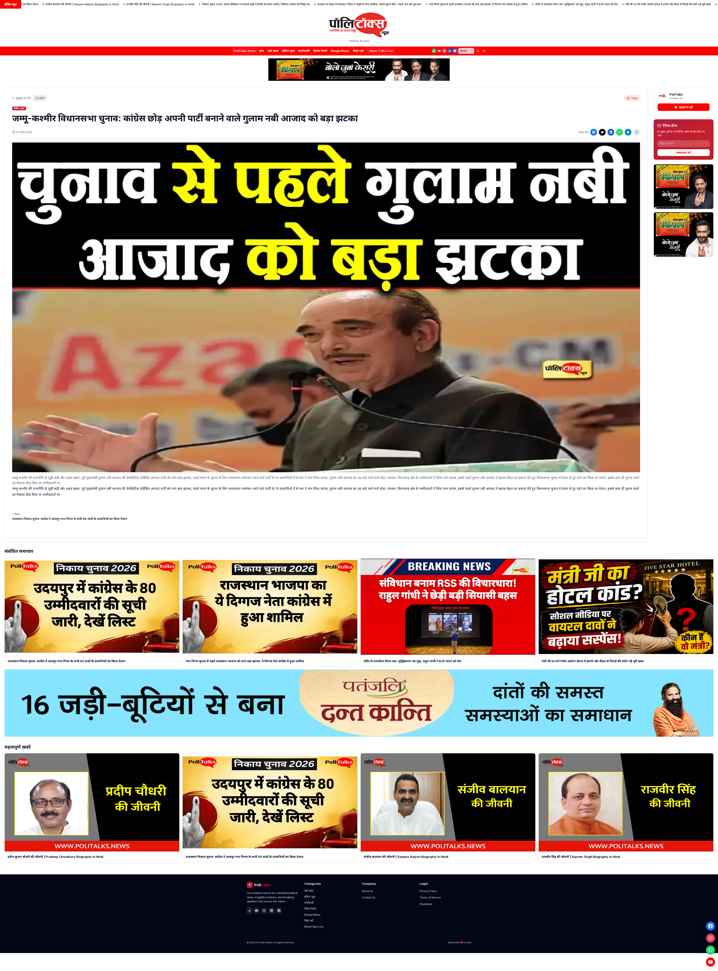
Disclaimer (426, 904)
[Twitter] (602, 132)
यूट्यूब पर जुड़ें (686, 107)
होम (261, 51)
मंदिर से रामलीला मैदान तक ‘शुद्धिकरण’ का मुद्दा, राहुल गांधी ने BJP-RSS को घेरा (490, 4)
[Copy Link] (636, 132)
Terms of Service (430, 897)
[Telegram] (628, 132)
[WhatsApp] (434, 51)
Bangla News (340, 51)
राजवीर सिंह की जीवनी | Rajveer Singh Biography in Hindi (75, 4)
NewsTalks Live (313, 926)
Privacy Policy (428, 891)
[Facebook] (455, 51)
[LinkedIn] (449, 51)
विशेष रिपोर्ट (320, 51)
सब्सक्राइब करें (683, 152)
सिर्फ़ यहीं (358, 51)
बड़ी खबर (273, 51)
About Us (367, 891)
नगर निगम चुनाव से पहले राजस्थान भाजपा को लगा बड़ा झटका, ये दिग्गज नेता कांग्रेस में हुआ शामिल (392, 4)
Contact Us (368, 897)
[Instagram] (444, 51)
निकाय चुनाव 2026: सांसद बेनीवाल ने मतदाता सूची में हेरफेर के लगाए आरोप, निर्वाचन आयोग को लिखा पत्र (170, 4)
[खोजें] (478, 50)
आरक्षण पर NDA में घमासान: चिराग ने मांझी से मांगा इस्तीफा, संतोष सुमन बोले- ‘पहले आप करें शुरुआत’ (283, 4)
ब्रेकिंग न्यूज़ (288, 51)
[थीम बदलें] (484, 50)
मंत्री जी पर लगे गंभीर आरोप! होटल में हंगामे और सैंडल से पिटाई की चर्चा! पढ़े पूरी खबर (582, 4)
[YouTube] (439, 51)
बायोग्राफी (304, 51)
